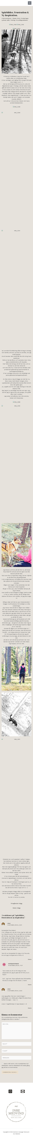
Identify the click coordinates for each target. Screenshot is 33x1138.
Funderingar (24, 18)
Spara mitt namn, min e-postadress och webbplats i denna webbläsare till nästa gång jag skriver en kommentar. (16, 1065)
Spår (8, 20)
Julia (8, 923)
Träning (12, 20)
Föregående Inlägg (16, 903)
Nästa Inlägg (16, 908)
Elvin (18, 18)
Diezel (14, 18)
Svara (29, 959)
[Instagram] (10, 1091)
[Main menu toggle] (29, 3)
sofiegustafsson (13, 963)
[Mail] (23, 1091)
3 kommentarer (6, 18)
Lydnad (4, 20)
